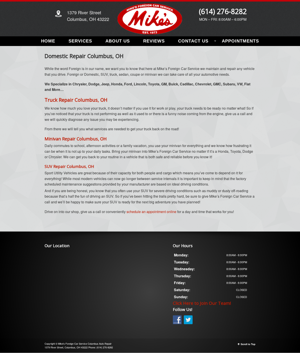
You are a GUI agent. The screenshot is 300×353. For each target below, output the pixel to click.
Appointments (240, 41)
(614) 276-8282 (223, 11)
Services (80, 41)
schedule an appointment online (151, 211)
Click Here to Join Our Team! (202, 303)
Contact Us (193, 41)
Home (48, 41)
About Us (117, 41)
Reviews (154, 41)
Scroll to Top (248, 344)
